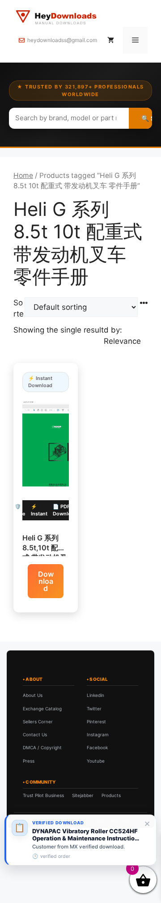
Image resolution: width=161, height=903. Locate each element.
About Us (32, 695)
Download (46, 581)
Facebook (97, 747)
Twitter (94, 708)
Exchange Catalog (42, 708)
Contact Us (35, 734)
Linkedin (95, 695)
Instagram (98, 734)
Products (111, 795)
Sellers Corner (38, 721)
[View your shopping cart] (110, 40)
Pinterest (96, 721)
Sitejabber (82, 795)
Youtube (96, 761)
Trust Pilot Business (43, 795)
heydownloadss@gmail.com (62, 40)
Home (23, 175)
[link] (80, 839)
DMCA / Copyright (42, 747)
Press (28, 761)
